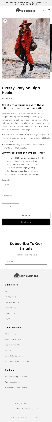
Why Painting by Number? (16, 387)
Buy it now (26, 222)
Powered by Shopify (35, 417)
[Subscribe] (44, 262)
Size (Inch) (6, 180)
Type (4, 191)
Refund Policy (10, 308)
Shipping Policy (11, 313)
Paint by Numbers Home (22, 417)
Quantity (5, 201)
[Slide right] (31, 83)
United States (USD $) (25, 409)
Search (8, 291)
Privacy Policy (10, 297)
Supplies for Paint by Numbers (17, 361)
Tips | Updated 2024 (13, 382)
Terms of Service (12, 302)
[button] (3, 10)
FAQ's (7, 319)
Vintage (8, 350)
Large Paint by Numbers (15, 356)
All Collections (11, 334)
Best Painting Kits (12, 345)
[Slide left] (20, 83)
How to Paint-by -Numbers (16, 376)
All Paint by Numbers (13, 339)
